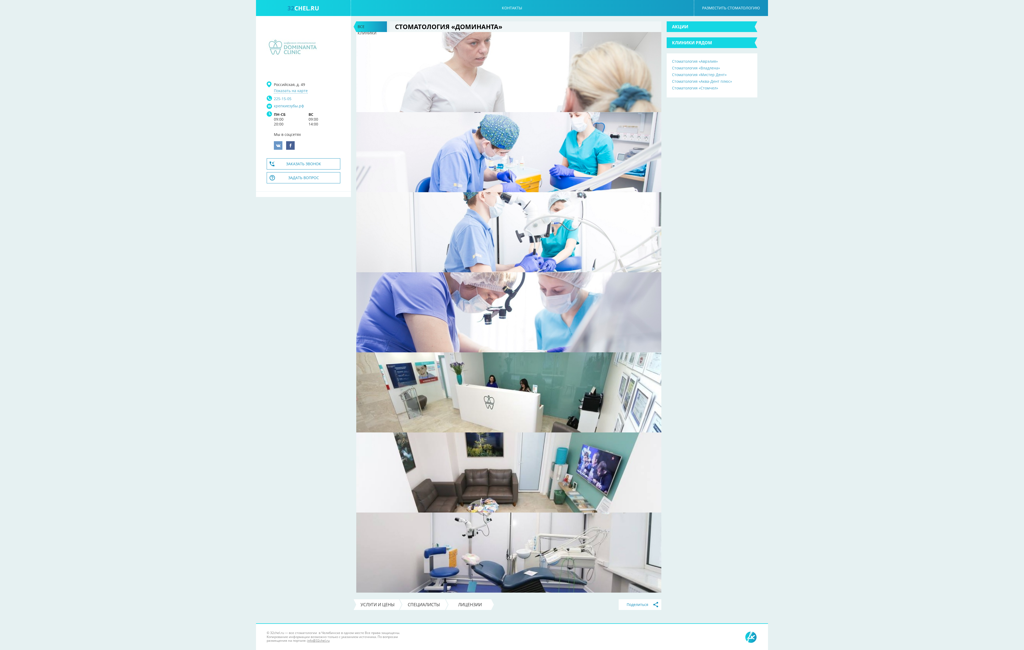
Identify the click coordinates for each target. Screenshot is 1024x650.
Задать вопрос (303, 177)
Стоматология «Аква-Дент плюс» (702, 81)
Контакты (512, 7)
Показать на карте (291, 90)
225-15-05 (282, 98)
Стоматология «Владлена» (696, 67)
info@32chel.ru (318, 640)
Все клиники (367, 28)
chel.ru (303, 8)
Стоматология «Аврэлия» (695, 61)
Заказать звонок (303, 163)
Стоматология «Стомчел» (695, 87)
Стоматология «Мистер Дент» (699, 74)
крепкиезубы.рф (289, 106)
